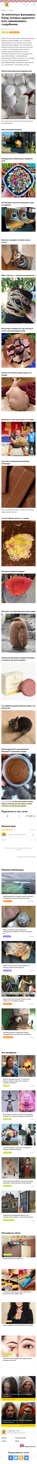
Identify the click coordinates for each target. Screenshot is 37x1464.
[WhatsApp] (31, 816)
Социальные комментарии (26, 856)
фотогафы (8, 1152)
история (7, 1186)
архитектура (8, 1220)
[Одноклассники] (19, 816)
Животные (14, 32)
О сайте (3, 1441)
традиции (7, 1254)
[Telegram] (34, 816)
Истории (7, 970)
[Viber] (29, 816)
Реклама (4, 1438)
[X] (26, 816)
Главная (3, 10)
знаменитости (8, 1321)
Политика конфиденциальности (16, 1432)
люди (6, 1085)
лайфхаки (8, 1354)
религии (7, 1119)
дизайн (7, 936)
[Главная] (7, 4)
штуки (11, 10)
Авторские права (20, 1438)
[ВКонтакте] (7, 816)
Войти (17, 1441)
